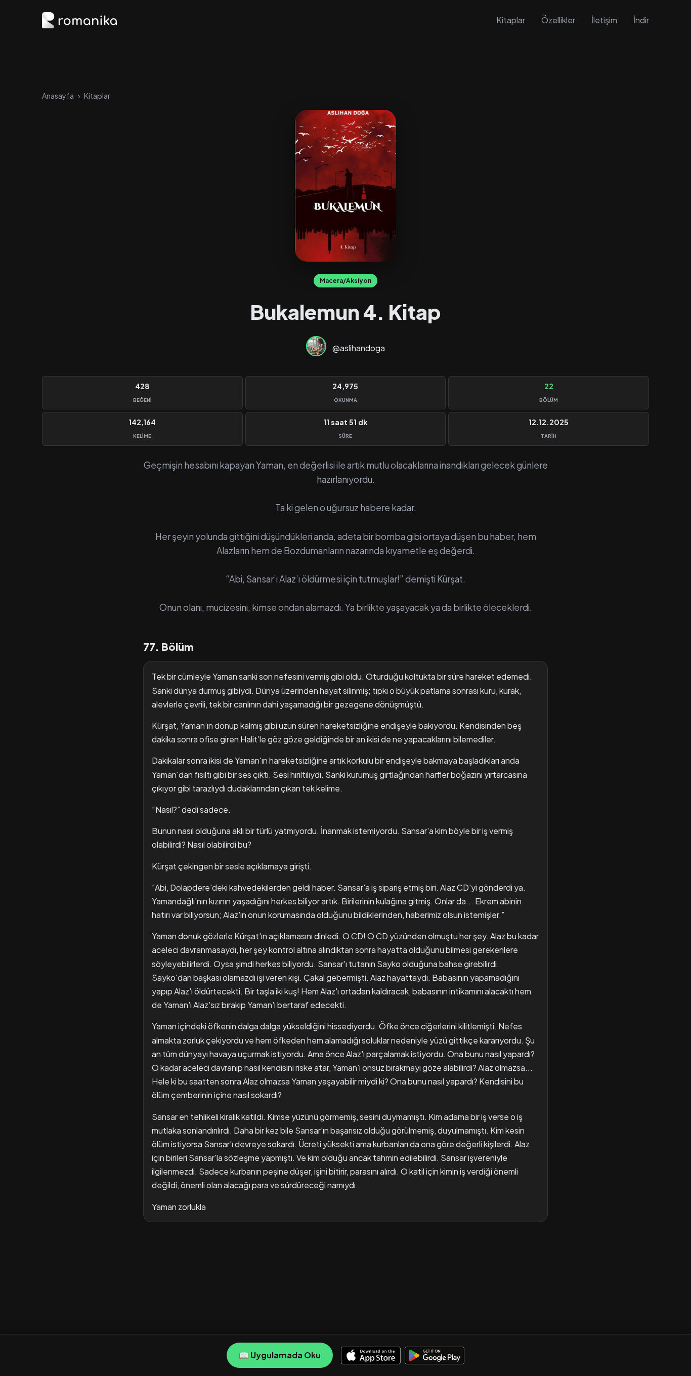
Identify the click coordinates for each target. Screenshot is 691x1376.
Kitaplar (510, 20)
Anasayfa (58, 95)
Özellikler (558, 20)
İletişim (604, 20)
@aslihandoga (358, 348)
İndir (641, 20)
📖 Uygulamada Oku (280, 1355)
